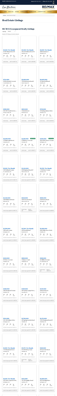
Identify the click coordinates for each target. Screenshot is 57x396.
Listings (17, 11)
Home (5, 11)
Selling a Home (32, 11)
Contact (49, 11)
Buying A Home (24, 11)
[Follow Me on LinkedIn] (53, 3)
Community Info (42, 11)
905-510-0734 (37, 1)
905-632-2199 (49, 1)
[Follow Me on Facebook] (53, 1)
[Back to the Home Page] (15, 7)
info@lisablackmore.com (10, 1)
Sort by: (4, 31)
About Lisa (10, 11)
